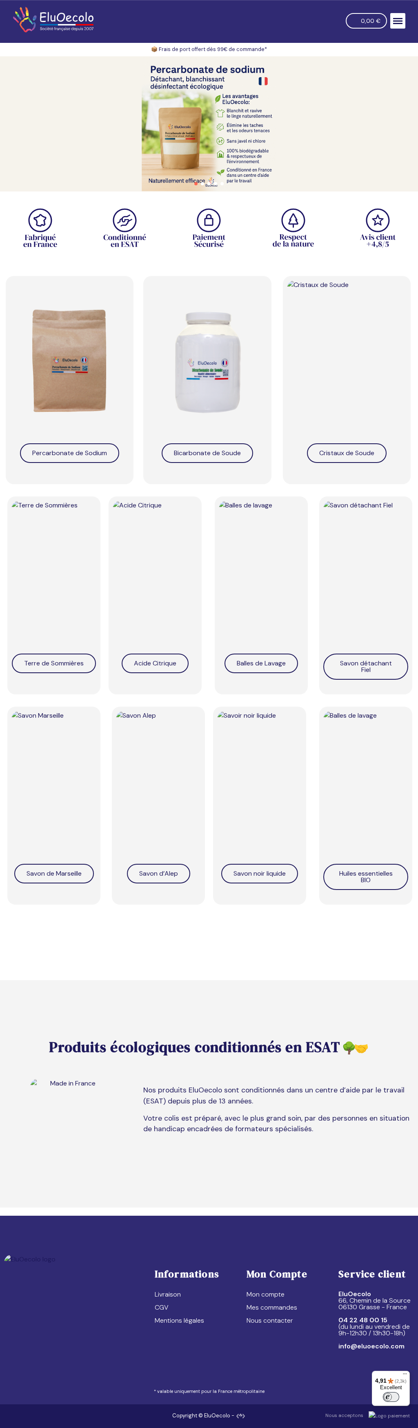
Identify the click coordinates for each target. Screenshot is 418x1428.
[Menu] (405, 1376)
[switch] (391, 1397)
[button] (319, 21)
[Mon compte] (335, 21)
